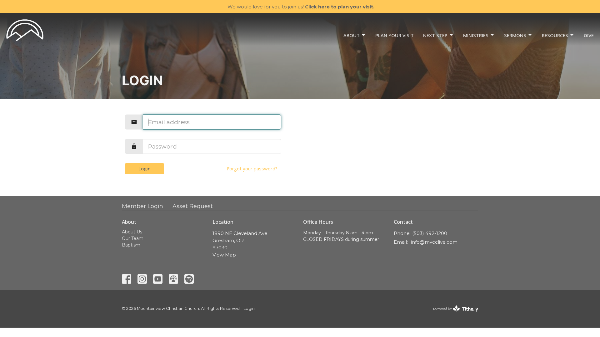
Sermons (515, 35)
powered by (452, 313)
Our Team (132, 238)
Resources (555, 35)
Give (589, 35)
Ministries (475, 35)
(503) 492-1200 (429, 233)
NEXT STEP (435, 35)
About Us (132, 232)
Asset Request (192, 206)
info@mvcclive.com (434, 242)
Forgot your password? (252, 168)
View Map (224, 255)
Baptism (131, 245)
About (351, 35)
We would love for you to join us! (301, 7)
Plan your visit (394, 35)
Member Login (142, 206)
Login (144, 168)
